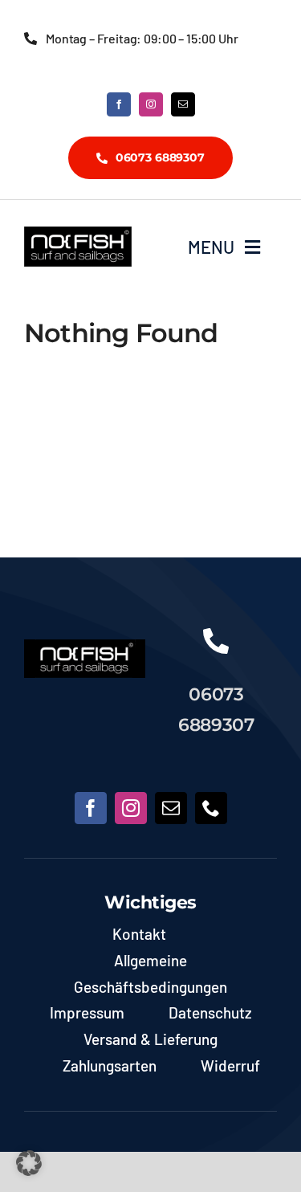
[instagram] (151, 104)
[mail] (183, 104)
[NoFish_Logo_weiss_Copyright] (78, 234)
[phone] (211, 808)
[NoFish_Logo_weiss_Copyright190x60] (84, 646)
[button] (29, 1163)
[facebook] (119, 104)
